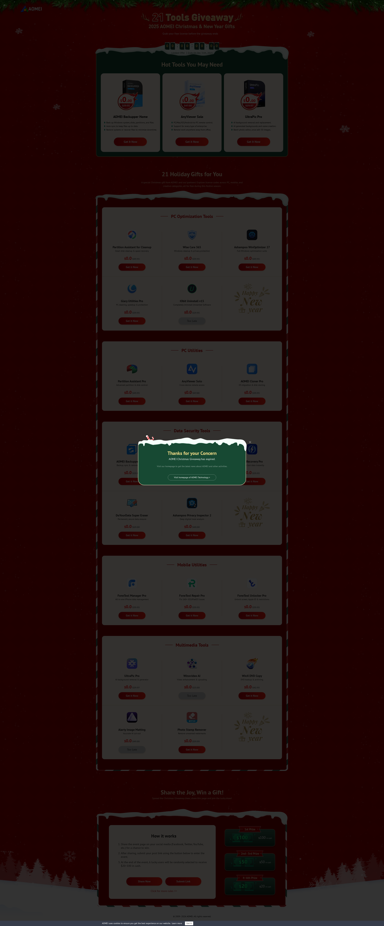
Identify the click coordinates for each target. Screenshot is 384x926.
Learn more (177, 923)
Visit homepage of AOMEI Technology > (192, 477)
